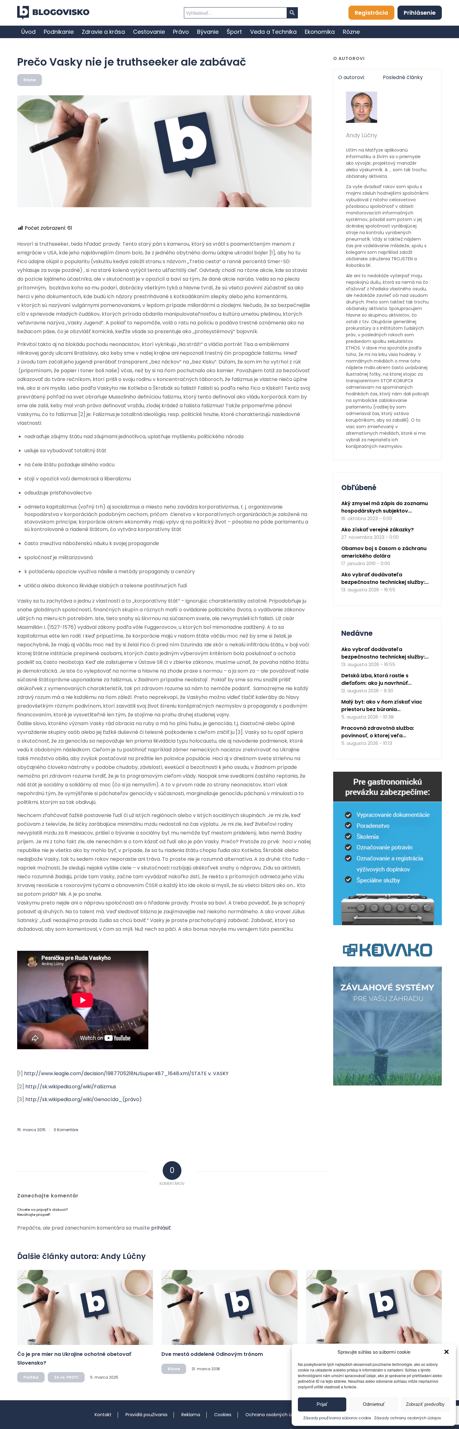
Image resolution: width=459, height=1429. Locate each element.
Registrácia (371, 13)
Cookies (222, 1414)
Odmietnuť (374, 1404)
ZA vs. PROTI (66, 1377)
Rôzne (29, 80)
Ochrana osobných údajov (274, 1414)
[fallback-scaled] (164, 151)
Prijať (322, 1404)
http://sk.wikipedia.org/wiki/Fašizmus (70, 1086)
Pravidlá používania (146, 1414)
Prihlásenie (420, 13)
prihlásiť (161, 1227)
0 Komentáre (66, 1129)
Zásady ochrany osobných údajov (407, 1418)
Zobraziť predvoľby (425, 1404)
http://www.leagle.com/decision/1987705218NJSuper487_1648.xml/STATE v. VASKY (126, 1073)
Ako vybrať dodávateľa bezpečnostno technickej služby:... (385, 578)
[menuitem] (28, 32)
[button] (446, 1352)
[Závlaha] (387, 1084)
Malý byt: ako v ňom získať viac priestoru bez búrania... (381, 705)
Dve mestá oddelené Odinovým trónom (212, 1354)
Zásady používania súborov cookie (337, 1418)
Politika (30, 1377)
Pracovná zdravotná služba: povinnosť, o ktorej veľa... (377, 732)
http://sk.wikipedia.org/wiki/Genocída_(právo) (83, 1099)
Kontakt (103, 1414)
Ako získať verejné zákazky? (377, 529)
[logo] (53, 13)
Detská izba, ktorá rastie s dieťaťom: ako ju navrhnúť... (376, 679)
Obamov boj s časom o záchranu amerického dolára (384, 552)
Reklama (190, 1414)
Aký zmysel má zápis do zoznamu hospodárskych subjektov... (384, 507)
